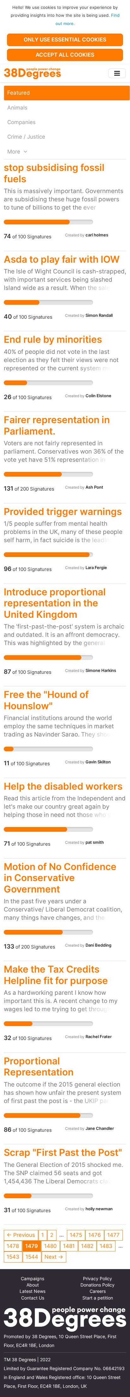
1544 (32, 1257)
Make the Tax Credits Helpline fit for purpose (56, 974)
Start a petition (97, 1297)
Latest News (32, 1291)
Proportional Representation (39, 1066)
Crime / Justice (26, 137)
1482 (87, 1246)
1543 (13, 1257)
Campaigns (32, 1278)
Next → (53, 1257)
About (33, 1284)
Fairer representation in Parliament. (57, 425)
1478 (13, 1246)
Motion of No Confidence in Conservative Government (60, 878)
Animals (17, 107)
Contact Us (32, 1297)
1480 (50, 1246)
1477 (113, 1235)
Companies (21, 122)
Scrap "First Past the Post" (63, 1152)
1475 (76, 1235)
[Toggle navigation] (117, 73)
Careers (98, 1291)
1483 (106, 1246)
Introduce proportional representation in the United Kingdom (55, 603)
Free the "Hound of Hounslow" (46, 700)
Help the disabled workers (63, 786)
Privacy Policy (97, 1278)
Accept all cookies (65, 55)
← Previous (21, 1235)
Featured (18, 93)
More (14, 151)
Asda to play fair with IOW (62, 259)
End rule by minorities (53, 339)
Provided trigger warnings (63, 511)
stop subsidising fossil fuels (54, 173)
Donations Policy (97, 1284)
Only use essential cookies (65, 39)
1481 (69, 1246)
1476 (94, 1235)
